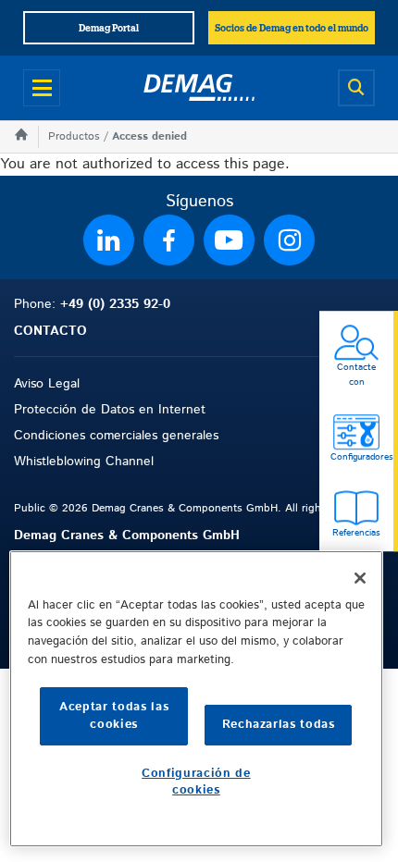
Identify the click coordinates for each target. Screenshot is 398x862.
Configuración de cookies (196, 782)
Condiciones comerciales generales (116, 435)
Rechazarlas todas (278, 724)
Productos (74, 136)
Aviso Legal (47, 384)
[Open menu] (41, 87)
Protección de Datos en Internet (109, 409)
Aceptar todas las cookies (113, 715)
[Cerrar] (360, 578)
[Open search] (356, 87)
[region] (196, 698)
